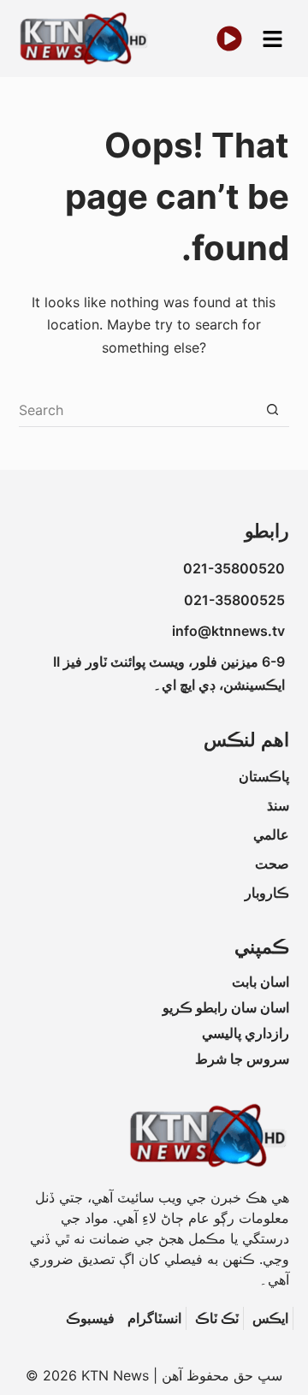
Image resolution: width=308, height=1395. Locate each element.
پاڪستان (264, 776)
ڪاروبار (267, 892)
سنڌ (278, 805)
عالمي (271, 834)
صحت (272, 863)
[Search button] (272, 410)
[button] (272, 38)
